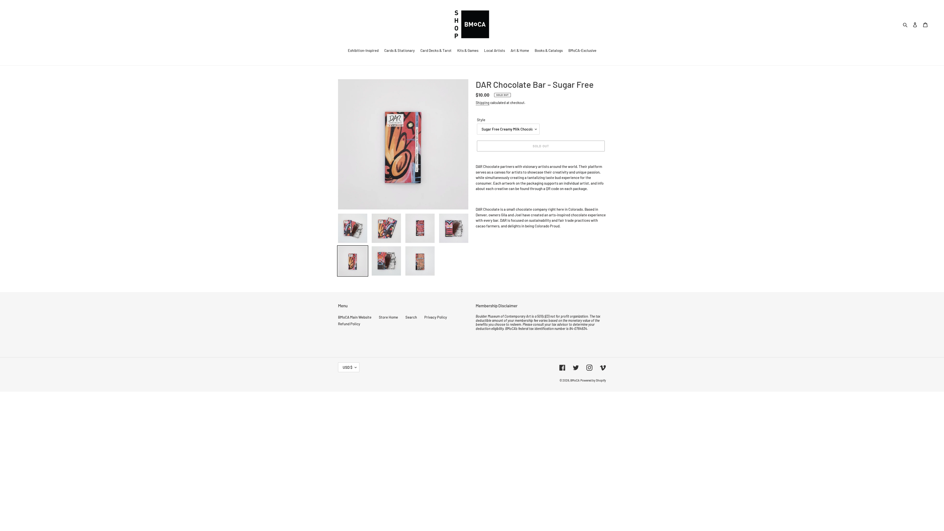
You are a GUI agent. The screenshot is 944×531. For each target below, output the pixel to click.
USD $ (347, 367)
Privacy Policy (435, 317)
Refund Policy (349, 324)
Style (481, 120)
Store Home (388, 317)
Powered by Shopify (593, 380)
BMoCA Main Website (354, 317)
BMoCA (575, 380)
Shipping (482, 103)
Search (411, 317)
